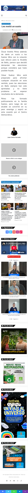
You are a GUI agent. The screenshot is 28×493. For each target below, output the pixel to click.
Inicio (3, 20)
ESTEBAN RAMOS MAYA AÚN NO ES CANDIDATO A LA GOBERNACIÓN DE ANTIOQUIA (6, 196)
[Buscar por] (26, 15)
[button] (16, 260)
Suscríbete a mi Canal (15, 256)
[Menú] (2, 15)
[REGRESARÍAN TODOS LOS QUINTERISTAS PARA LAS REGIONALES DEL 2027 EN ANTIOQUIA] (21, 188)
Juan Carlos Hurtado (14, 137)
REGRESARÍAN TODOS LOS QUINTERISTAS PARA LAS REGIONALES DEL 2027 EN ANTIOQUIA (21, 196)
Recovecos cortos (10, 20)
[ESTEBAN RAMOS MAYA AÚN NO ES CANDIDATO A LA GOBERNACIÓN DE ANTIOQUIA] (7, 188)
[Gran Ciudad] (14, 8)
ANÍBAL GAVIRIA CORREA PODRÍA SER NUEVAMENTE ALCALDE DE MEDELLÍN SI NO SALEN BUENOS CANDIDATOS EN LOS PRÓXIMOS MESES (7, 216)
